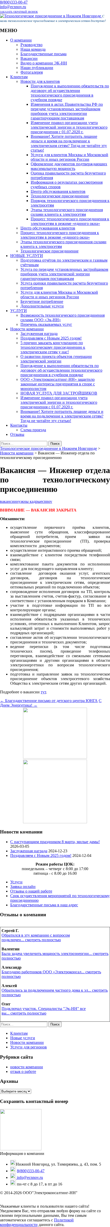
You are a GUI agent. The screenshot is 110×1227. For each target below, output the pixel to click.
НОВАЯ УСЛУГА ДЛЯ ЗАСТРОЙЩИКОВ (58, 393)
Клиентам (19, 77)
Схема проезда (33, 430)
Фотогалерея (31, 72)
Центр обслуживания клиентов (58, 191)
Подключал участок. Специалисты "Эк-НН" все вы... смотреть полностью (44, 1010)
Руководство (31, 45)
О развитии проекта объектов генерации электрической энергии (56, 358)
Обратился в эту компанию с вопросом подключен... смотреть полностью (36, 937)
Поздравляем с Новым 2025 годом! (51, 338)
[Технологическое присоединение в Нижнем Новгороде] (51, 16)
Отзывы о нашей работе (31, 891)
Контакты (18, 425)
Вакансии (29, 58)
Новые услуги (22, 1038)
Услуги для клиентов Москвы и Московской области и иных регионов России (69, 157)
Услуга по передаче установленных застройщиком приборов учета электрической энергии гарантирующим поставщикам (64, 274)
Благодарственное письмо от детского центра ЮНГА (49, 700)
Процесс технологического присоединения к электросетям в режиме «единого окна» (70, 221)
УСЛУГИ (18, 310)
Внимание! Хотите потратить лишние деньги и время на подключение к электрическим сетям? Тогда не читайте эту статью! (69, 143)
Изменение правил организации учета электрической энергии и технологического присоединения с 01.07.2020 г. (69, 127)
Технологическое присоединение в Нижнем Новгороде (48, 448)
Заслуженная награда (39, 333)
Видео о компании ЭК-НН (43, 63)
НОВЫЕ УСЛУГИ (26, 255)
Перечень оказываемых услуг (46, 324)
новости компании (26, 1067)
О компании (21, 40)
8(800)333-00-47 (14, 2)
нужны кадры (28, 501)
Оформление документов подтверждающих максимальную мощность (69, 166)
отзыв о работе (23, 1071)
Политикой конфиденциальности (37, 1222)
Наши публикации (36, 67)
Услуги (16, 882)
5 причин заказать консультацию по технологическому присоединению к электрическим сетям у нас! (52, 347)
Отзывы (17, 434)
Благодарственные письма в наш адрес (44, 905)
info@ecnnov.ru (13, 7)
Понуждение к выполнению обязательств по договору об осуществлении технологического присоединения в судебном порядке (70, 93)
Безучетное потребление (41, 301)
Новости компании (27, 329)
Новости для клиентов (40, 81)
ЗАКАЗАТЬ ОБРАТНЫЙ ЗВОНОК (19, 11)
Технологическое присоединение (60, 196)
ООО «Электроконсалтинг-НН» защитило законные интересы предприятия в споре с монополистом (57, 384)
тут (43, 692)
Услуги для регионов (28, 1047)
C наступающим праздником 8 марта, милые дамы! (55, 842)
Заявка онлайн (23, 886)
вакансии (8, 501)
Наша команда (33, 49)
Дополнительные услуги (42, 306)
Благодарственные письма (43, 54)
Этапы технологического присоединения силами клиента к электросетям (67, 212)
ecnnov (46, 501)
